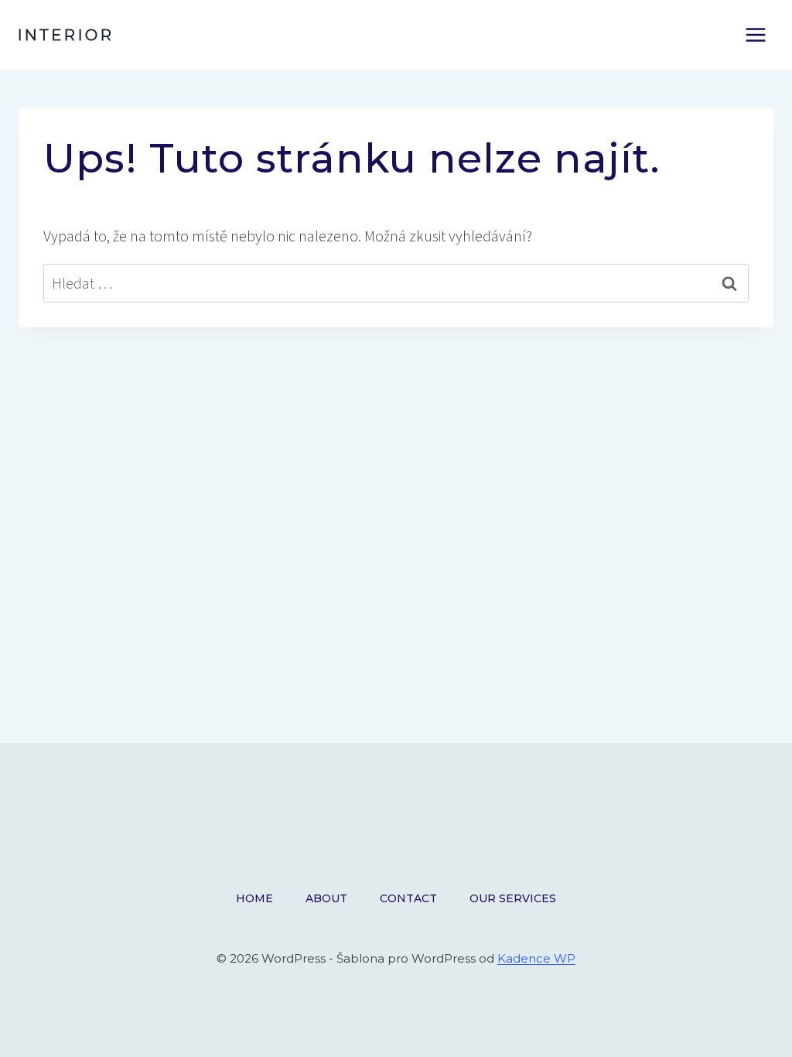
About (326, 898)
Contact (408, 898)
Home (254, 898)
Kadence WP (536, 958)
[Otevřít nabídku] (755, 34)
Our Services (512, 898)
